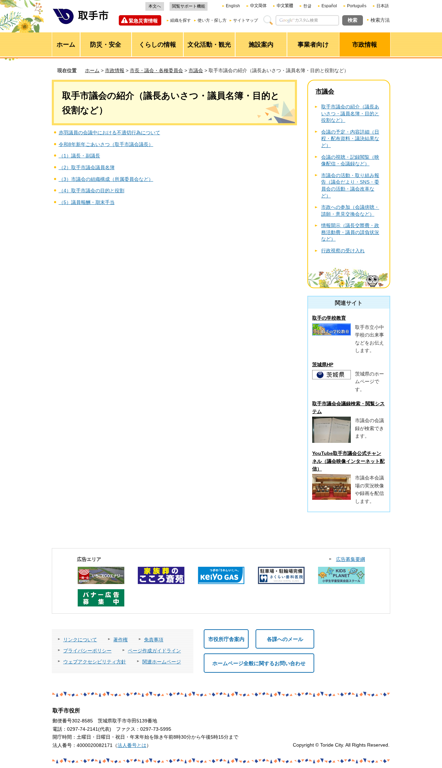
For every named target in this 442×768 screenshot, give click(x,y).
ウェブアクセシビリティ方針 (94, 661)
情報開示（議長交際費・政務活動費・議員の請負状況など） (350, 232)
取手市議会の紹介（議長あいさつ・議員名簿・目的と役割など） (350, 113)
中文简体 (258, 5)
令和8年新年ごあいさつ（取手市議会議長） (106, 144)
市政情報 (114, 70)
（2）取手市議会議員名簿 (87, 167)
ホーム (92, 70)
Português (356, 5)
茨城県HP (322, 364)
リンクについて (80, 639)
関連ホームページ (161, 661)
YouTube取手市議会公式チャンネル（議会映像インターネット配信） (348, 461)
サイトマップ (245, 20)
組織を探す (180, 20)
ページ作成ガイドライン (154, 650)
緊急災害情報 (143, 20)
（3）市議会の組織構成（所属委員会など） (106, 179)
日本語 (382, 5)
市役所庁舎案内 (226, 639)
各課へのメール (285, 639)
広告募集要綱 (350, 559)
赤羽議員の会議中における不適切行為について (109, 132)
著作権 (120, 639)
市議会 (196, 70)
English (233, 5)
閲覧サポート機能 (188, 6)
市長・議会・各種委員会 (156, 70)
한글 (307, 5)
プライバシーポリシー (87, 650)
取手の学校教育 (329, 318)
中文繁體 (285, 5)
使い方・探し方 (212, 20)
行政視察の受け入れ (343, 250)
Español (329, 5)
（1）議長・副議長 (79, 155)
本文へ (154, 6)
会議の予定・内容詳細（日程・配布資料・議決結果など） (350, 138)
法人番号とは (131, 745)
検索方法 (380, 20)
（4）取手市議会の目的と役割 (91, 190)
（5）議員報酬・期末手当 (87, 202)
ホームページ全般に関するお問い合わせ (259, 663)
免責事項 (153, 639)
